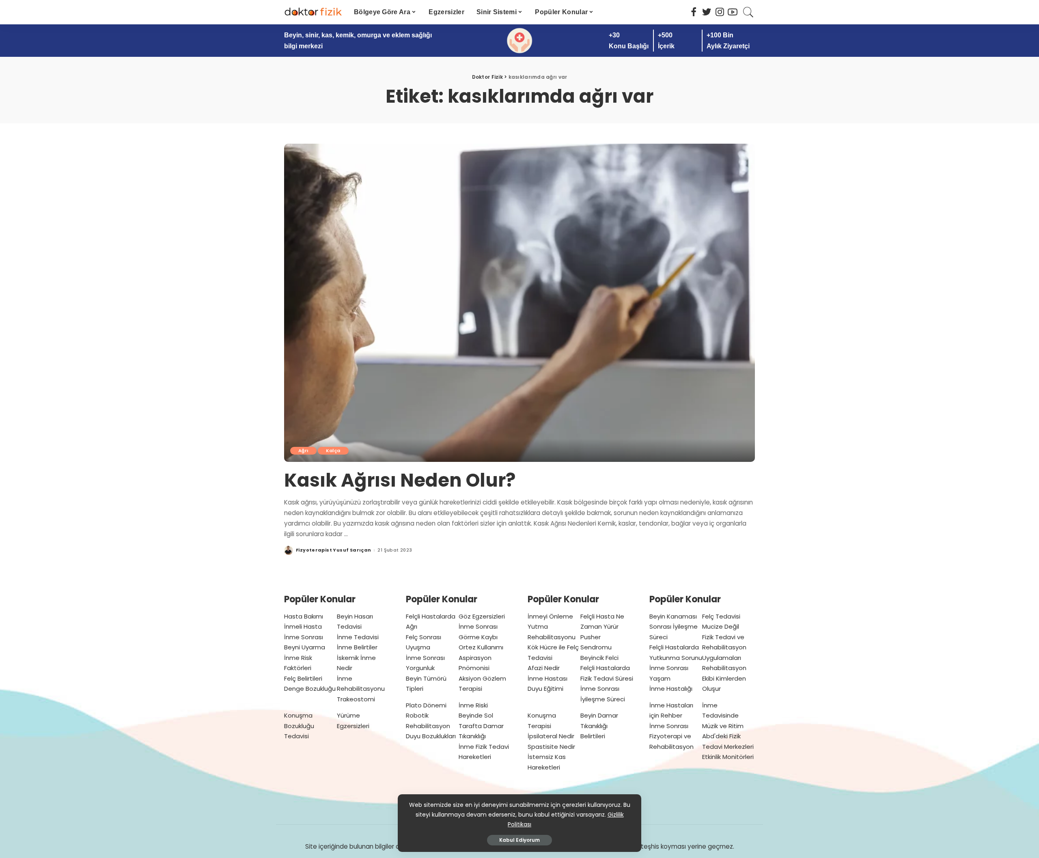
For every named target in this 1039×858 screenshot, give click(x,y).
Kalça (333, 450)
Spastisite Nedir (551, 746)
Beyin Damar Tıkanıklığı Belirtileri (599, 725)
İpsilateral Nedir (551, 736)
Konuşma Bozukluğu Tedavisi (299, 725)
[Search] (748, 12)
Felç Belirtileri (303, 678)
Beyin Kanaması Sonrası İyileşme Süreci (673, 626)
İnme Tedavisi (358, 637)
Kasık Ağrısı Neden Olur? (399, 480)
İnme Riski (473, 705)
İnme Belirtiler (357, 647)
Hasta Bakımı (303, 616)
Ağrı (303, 450)
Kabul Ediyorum (519, 839)
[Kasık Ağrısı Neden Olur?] (519, 303)
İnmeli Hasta (303, 626)
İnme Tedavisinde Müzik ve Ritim (723, 715)
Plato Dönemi (426, 705)
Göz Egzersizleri (482, 616)
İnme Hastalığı (670, 688)
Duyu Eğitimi (545, 688)
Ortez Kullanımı (481, 647)
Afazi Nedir (544, 668)
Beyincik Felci (599, 657)
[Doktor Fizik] (313, 12)
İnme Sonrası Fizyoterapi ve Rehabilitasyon (671, 736)
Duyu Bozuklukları (431, 736)
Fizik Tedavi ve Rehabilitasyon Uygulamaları (724, 647)
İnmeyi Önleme (550, 616)
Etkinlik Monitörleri (728, 756)
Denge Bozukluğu (310, 688)
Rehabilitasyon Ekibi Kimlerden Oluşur (724, 678)
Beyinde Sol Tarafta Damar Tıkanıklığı (481, 725)
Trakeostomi (356, 699)
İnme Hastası (547, 678)
